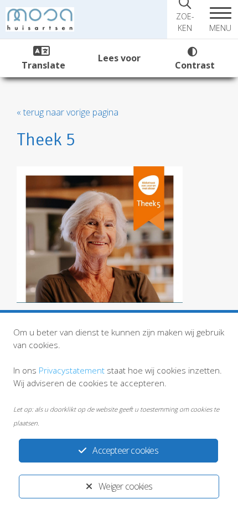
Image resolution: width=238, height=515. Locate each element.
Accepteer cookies (125, 450)
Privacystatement (72, 370)
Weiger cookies (125, 486)
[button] (220, 19)
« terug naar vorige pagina (67, 112)
